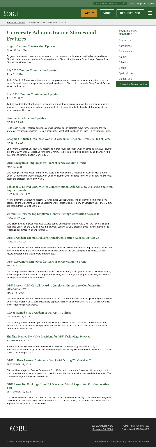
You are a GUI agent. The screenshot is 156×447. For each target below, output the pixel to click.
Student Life (125, 78)
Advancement (126, 51)
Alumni (123, 56)
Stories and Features (16, 22)
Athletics (123, 62)
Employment (101, 441)
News (151, 3)
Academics (125, 40)
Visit (106, 13)
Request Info (130, 13)
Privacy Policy (117, 441)
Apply (89, 13)
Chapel (123, 67)
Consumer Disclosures (138, 441)
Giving (132, 3)
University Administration (133, 84)
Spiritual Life (126, 73)
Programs (142, 3)
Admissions (125, 45)
